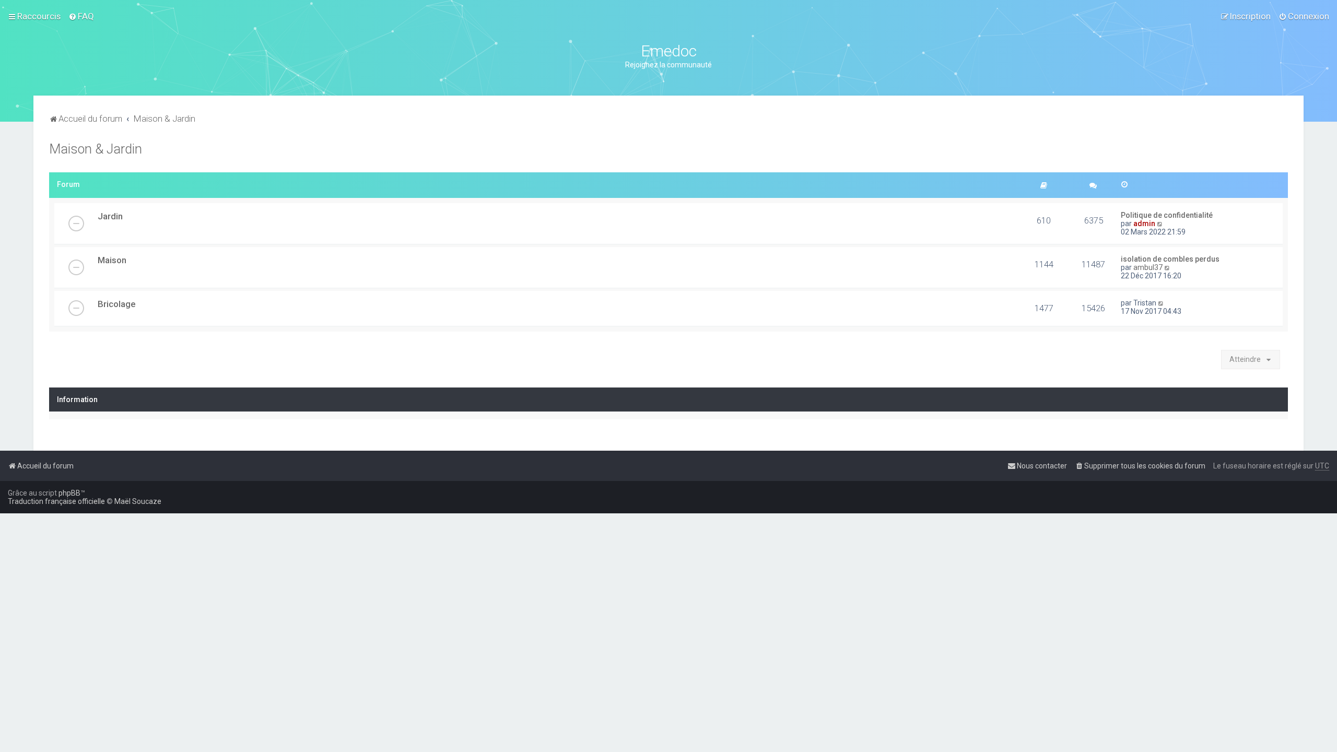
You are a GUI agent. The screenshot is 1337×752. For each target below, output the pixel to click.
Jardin (110, 216)
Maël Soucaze (137, 501)
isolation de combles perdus (1170, 259)
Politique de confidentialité (1167, 215)
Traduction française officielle (56, 501)
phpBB (69, 493)
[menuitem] (81, 16)
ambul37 (1148, 267)
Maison (112, 260)
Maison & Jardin (95, 149)
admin (1144, 223)
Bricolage (116, 304)
